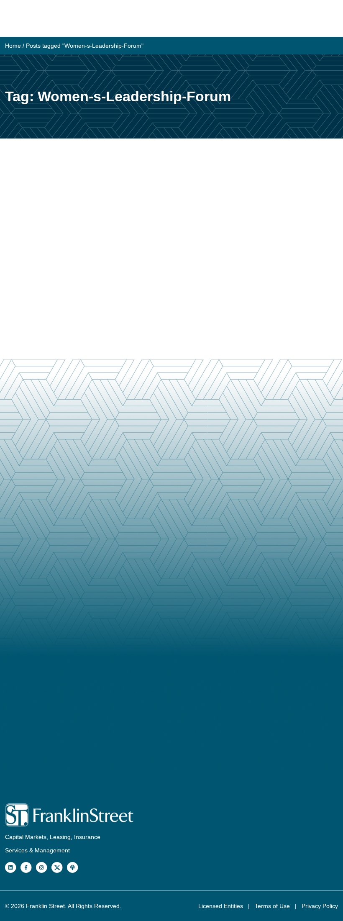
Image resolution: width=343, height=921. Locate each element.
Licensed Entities (221, 906)
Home (13, 45)
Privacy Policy (320, 906)
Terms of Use (273, 906)
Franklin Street (45, 906)
